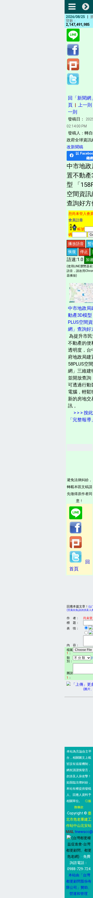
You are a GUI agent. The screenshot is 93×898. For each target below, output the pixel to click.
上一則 (85, 105)
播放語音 (76, 243)
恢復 (72, 251)
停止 (84, 251)
